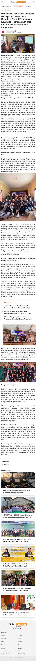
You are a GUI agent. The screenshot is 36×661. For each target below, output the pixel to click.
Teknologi (20, 641)
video (19, 644)
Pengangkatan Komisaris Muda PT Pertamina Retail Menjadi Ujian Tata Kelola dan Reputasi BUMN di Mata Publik (18, 313)
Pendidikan (5, 464)
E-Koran (18, 6)
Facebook (13, 631)
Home (2, 10)
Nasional (3, 635)
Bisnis (19, 638)
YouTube (20, 631)
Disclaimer (21, 651)
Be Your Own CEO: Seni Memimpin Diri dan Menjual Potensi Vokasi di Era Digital (17, 307)
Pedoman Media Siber (6, 651)
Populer (29, 6)
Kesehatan (4, 644)
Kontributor (21, 653)
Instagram (16, 631)
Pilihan (3, 641)
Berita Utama (7, 6)
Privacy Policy (5, 653)
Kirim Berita (21, 648)
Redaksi (3, 648)
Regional (20, 635)
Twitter (18, 631)
